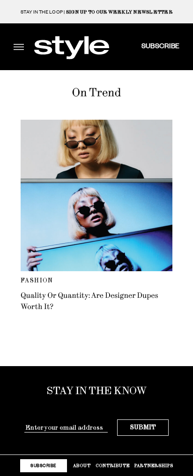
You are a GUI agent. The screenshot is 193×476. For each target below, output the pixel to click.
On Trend (96, 92)
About (82, 465)
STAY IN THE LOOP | (96, 11)
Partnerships (153, 465)
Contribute (113, 465)
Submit (143, 427)
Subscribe (160, 45)
